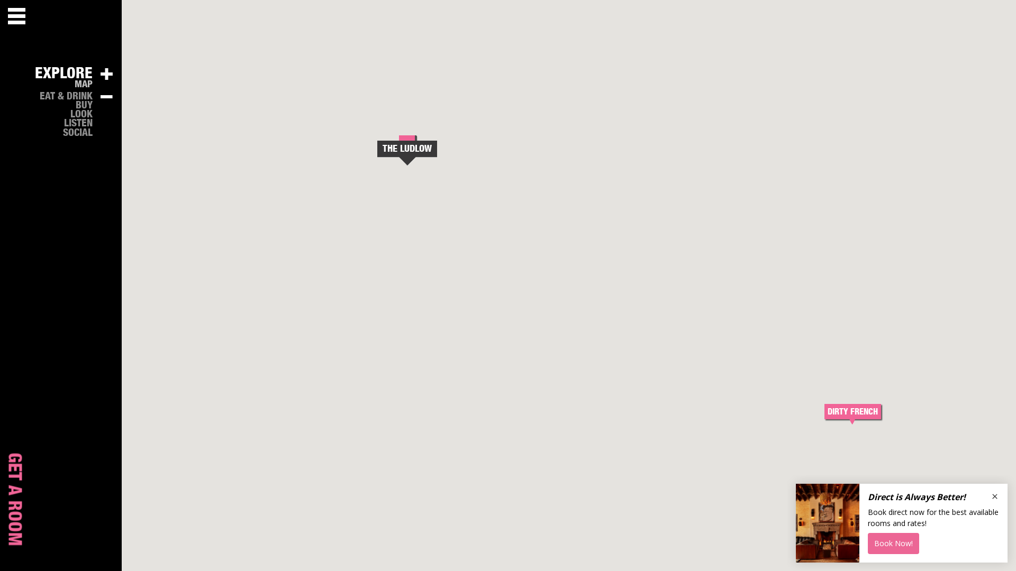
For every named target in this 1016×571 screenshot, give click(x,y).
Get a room (14, 499)
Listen (78, 123)
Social (78, 133)
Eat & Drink (66, 96)
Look (81, 114)
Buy (84, 105)
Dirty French (853, 412)
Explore (64, 73)
